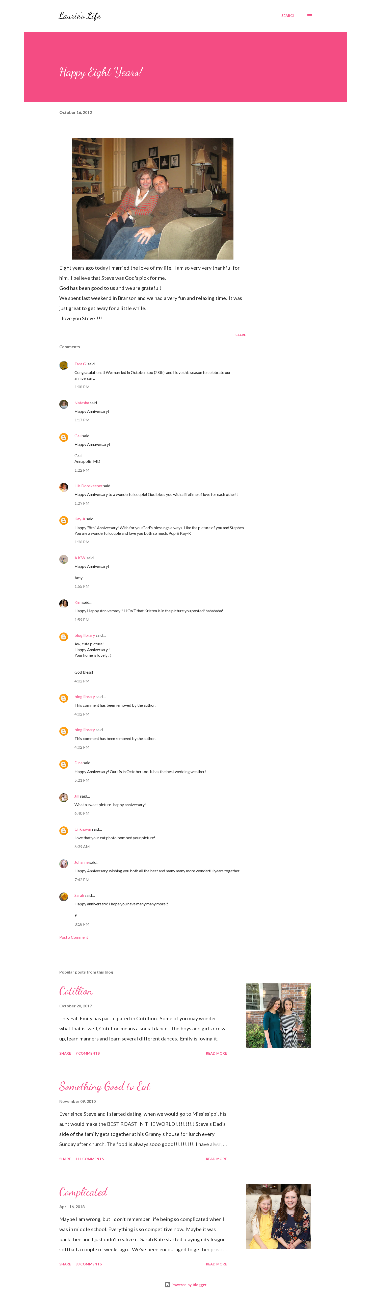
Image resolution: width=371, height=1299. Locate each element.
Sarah (79, 895)
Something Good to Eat (104, 1086)
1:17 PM (82, 419)
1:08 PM (82, 386)
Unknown (82, 829)
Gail (78, 435)
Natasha (81, 402)
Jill (76, 796)
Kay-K (80, 518)
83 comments (88, 1264)
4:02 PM (82, 680)
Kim (78, 602)
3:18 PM (82, 924)
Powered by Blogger (188, 1284)
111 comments (89, 1159)
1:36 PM (82, 541)
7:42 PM (82, 879)
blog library (84, 635)
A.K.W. (80, 557)
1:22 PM (82, 470)
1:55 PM (82, 586)
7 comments (87, 1053)
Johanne (81, 862)
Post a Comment (73, 937)
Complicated (83, 1191)
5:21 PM (82, 780)
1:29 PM (82, 503)
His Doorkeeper (88, 485)
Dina (78, 762)
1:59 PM (82, 619)
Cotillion (76, 990)
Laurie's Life (79, 15)
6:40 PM (82, 813)
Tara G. (80, 363)
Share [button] (240, 335)
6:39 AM (82, 846)
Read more (216, 1053)
